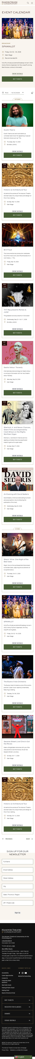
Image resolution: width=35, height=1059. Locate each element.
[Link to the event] (17, 28)
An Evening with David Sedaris (16, 494)
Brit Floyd (8, 250)
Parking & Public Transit (8, 988)
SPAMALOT (8, 46)
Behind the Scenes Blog (24, 976)
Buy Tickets (17, 79)
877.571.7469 (11, 946)
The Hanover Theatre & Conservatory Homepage (14, 1047)
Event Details (17, 74)
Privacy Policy (5, 1050)
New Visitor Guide (6, 985)
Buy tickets (17, 519)
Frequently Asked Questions (6, 981)
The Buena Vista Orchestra (15, 681)
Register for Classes (13, 1007)
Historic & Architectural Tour (15, 190)
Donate (7, 1014)
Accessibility (5, 973)
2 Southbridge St (7, 940)
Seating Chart (5, 990)
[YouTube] (26, 973)
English (21, 1057)
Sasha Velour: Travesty (13, 367)
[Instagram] (22, 973)
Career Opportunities (7, 975)
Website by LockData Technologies (19, 1050)
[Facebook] (19, 973)
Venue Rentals (10, 1020)
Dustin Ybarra (9, 130)
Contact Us (5, 978)
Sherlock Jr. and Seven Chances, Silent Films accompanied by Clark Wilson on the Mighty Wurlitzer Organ (17, 430)
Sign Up (17, 913)
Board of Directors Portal (8, 993)
